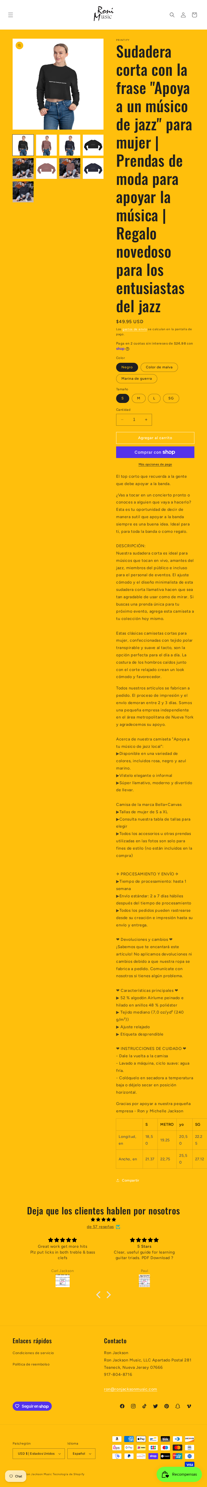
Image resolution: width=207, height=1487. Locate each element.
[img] (103, 1220)
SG (171, 398)
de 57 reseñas (100, 1226)
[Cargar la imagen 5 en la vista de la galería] (23, 168)
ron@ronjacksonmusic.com (130, 1389)
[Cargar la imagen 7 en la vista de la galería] (69, 168)
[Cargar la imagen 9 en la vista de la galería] (23, 191)
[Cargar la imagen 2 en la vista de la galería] (46, 145)
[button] (10, 14)
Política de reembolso (31, 1364)
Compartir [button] (130, 1180)
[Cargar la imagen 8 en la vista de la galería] (93, 168)
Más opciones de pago (155, 464)
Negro (127, 367)
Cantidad (123, 410)
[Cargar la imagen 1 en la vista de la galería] (23, 145)
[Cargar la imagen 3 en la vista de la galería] (69, 145)
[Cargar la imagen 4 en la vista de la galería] (93, 145)
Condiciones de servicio (33, 1353)
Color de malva (159, 367)
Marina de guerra (136, 378)
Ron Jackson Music (38, 1474)
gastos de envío (134, 329)
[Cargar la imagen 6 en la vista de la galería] (46, 168)
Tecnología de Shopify (69, 1474)
